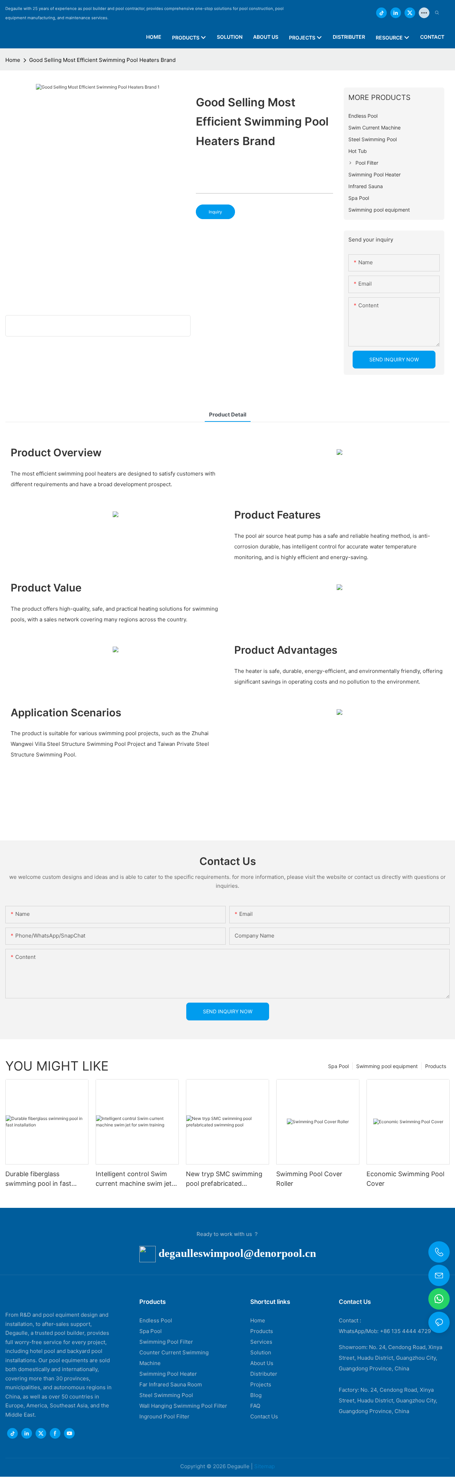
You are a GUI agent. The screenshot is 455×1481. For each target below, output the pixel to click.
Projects (260, 1384)
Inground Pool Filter (164, 1416)
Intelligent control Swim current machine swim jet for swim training (134, 1179)
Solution (260, 1352)
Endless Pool (155, 1320)
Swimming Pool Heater (168, 1373)
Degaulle (238, 1466)
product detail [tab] (227, 414)
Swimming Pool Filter (166, 1341)
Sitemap (264, 1466)
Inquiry (215, 211)
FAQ (255, 1405)
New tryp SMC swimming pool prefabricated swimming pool (224, 1179)
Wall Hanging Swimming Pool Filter (183, 1405)
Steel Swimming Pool (166, 1395)
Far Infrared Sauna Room (170, 1384)
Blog (256, 1395)
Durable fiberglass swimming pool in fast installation (38, 1179)
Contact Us (264, 1416)
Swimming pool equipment (387, 1066)
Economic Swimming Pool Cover (405, 1178)
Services (261, 1341)
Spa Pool (338, 1066)
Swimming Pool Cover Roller (309, 1178)
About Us (261, 1363)
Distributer (263, 1373)
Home (12, 60)
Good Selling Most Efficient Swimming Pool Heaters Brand (102, 60)
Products (435, 1066)
